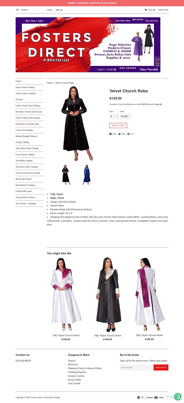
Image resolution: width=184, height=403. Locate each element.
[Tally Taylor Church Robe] (66, 294)
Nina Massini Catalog (25, 185)
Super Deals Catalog (25, 87)
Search (72, 360)
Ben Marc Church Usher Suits (29, 112)
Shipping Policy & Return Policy (85, 368)
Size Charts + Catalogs (26, 204)
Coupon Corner (76, 376)
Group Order (74, 379)
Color (122, 111)
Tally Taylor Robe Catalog (27, 148)
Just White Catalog (24, 161)
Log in (50, 10)
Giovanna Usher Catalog (27, 167)
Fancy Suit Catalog (24, 130)
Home (18, 81)
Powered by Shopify (52, 397)
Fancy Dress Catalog (25, 154)
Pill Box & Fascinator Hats (27, 124)
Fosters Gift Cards (24, 191)
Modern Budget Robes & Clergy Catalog (27, 139)
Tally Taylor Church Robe (65, 335)
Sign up (59, 10)
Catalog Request (77, 372)
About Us (73, 364)
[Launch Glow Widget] (177, 396)
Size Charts (74, 383)
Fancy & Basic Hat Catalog (28, 118)
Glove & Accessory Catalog (28, 173)
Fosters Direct (37, 397)
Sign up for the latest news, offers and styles (143, 360)
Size (111, 111)
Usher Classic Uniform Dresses (26, 96)
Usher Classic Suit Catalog (28, 106)
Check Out (163, 10)
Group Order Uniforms (25, 197)
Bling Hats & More (24, 179)
